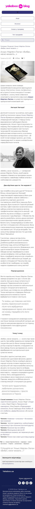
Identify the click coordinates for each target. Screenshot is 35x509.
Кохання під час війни (16, 428)
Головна (3, 46)
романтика (18, 443)
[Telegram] (27, 483)
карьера (23, 442)
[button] (17, 18)
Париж (11, 443)
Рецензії (10, 46)
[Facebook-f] (19, 483)
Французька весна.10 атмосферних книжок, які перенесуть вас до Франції (17, 432)
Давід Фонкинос (18, 411)
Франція (26, 443)
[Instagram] (23, 483)
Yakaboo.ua (8, 471)
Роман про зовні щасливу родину (20, 437)
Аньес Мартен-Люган (12, 442)
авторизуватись (8, 463)
